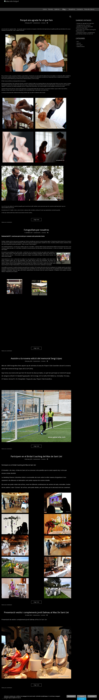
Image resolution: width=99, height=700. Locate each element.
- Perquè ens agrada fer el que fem (85, 23)
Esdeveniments (36, 23)
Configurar (81, 696)
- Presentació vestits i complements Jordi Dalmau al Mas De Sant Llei (85, 33)
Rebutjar (93, 696)
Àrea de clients (89, 9)
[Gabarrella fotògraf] (11, 1)
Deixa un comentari (7, 222)
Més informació (71, 696)
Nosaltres (72, 9)
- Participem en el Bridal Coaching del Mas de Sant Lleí (86, 30)
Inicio (45, 9)
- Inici (77, 41)
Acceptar (82, 698)
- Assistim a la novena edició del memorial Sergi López (84, 27)
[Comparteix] (47, 23)
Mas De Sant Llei (41, 619)
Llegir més (36, 219)
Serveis (50, 9)
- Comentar (43, 23)
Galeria (56, 9)
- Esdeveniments (80, 46)
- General (78, 43)
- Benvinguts (79, 45)
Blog (63, 9)
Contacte (80, 9)
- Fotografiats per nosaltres (83, 25)
